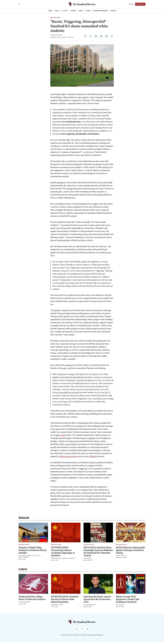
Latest (65, 10)
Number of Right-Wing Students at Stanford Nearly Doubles (33, 550)
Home (50, 10)
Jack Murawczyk (90, 604)
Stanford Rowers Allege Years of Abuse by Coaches (32, 598)
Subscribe (140, 4)
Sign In (131, 4)
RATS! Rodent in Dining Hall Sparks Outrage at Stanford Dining (130, 550)
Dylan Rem (87, 558)
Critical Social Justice (68, 456)
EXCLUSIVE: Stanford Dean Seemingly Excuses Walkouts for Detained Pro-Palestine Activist (98, 551)
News (81, 10)
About (57, 10)
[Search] (19, 4)
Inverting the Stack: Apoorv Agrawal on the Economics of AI (97, 599)
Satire (88, 10)
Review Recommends (100, 10)
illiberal (93, 456)
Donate (113, 10)
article (63, 435)
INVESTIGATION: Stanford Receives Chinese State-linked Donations (64, 599)
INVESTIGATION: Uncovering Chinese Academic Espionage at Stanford (63, 551)
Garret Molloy (32, 555)
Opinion (73, 10)
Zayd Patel (22, 555)
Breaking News (55, 17)
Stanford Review (56, 35)
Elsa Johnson (23, 557)
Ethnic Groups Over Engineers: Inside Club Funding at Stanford (127, 599)
